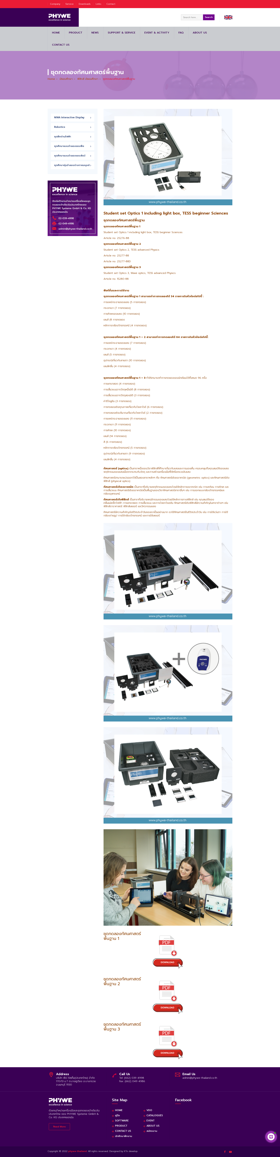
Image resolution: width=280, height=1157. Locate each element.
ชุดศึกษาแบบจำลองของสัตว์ (69, 155)
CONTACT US (61, 45)
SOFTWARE (122, 1120)
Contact (110, 4)
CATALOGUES (154, 1115)
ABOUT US (200, 33)
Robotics (59, 127)
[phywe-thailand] (59, 17)
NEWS (95, 33)
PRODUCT (75, 33)
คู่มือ (117, 1115)
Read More (59, 1126)
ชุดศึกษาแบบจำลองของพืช (69, 146)
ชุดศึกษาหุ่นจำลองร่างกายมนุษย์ (72, 165)
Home (51, 79)
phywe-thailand (77, 1151)
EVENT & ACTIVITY (156, 33)
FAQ (181, 33)
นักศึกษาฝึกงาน (123, 1136)
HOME (56, 33)
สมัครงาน (151, 1131)
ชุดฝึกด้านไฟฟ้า (62, 136)
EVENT (150, 1120)
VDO (149, 1110)
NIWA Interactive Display (69, 117)
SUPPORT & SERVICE (121, 33)
